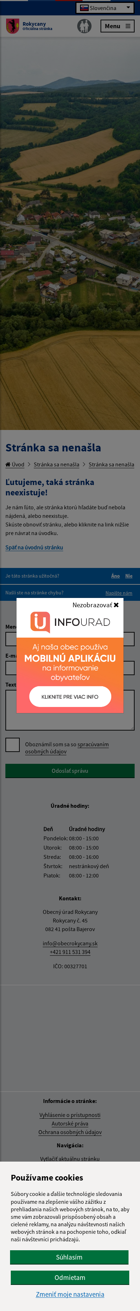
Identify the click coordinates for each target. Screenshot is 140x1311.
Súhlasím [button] (69, 1257)
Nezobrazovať (93, 604)
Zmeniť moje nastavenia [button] (70, 1294)
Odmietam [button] (70, 1277)
